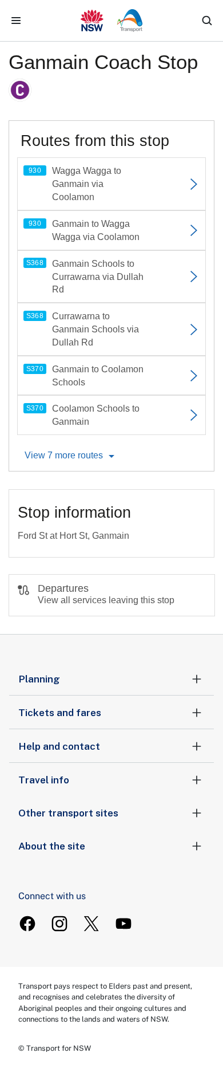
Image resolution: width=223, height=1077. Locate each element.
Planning (39, 679)
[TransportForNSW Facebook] (27, 923)
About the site (51, 846)
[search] (207, 20)
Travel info (43, 780)
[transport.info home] (111, 20)
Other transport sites (68, 813)
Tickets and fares (59, 712)
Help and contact (59, 746)
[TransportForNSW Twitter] (91, 923)
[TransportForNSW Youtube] (123, 923)
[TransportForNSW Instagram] (59, 923)
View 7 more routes (64, 455)
